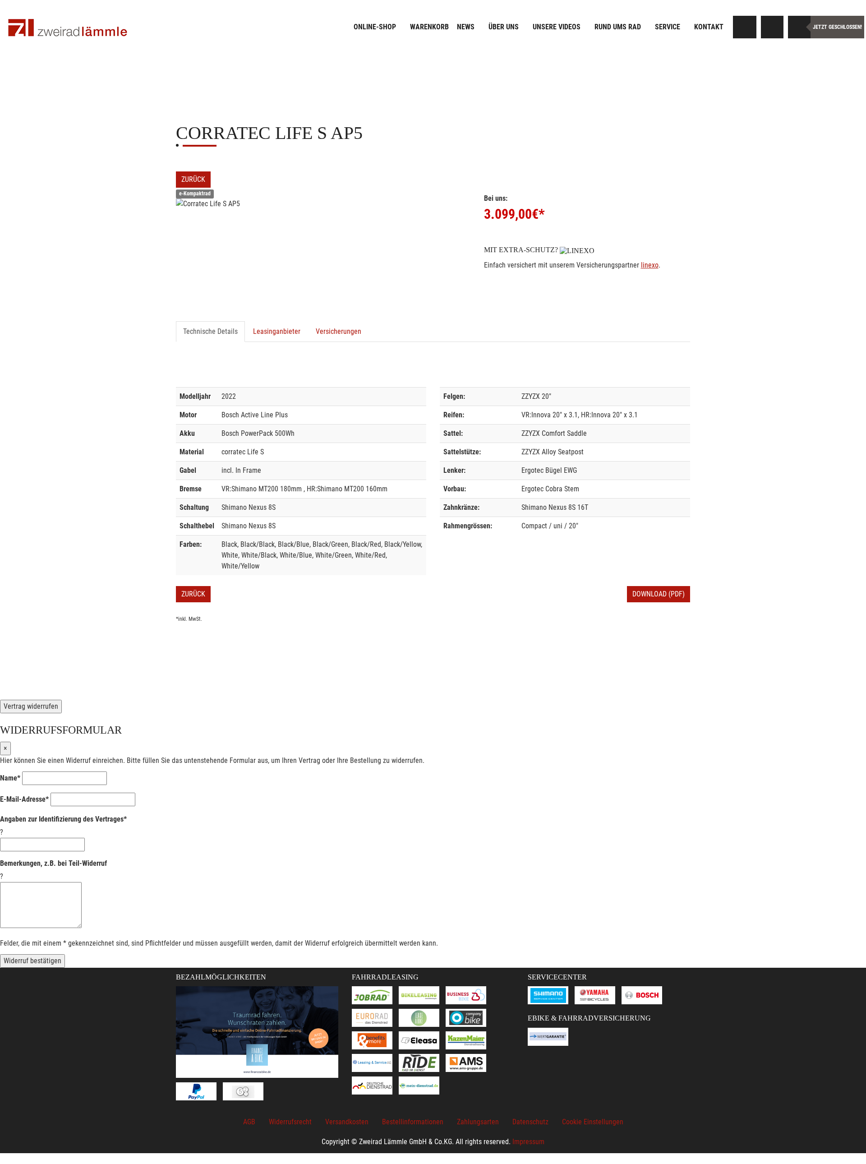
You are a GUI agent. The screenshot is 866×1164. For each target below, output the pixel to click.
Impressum (528, 1141)
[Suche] (745, 27)
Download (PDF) (658, 594)
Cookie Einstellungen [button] (592, 1122)
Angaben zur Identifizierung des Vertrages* (63, 819)
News (465, 27)
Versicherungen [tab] (338, 331)
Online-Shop (375, 27)
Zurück (193, 179)
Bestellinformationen (412, 1122)
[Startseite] (68, 28)
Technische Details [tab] (210, 331)
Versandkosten (347, 1122)
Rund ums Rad (617, 27)
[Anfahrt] (772, 27)
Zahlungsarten (478, 1122)
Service (667, 27)
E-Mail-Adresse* (24, 799)
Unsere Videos (556, 27)
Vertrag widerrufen (31, 706)
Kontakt (708, 27)
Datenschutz (530, 1122)
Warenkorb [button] (429, 27)
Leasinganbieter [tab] (276, 331)
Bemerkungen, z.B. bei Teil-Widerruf (53, 863)
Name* (10, 778)
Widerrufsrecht (290, 1122)
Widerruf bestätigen (32, 960)
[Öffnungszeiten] (799, 27)
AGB (249, 1122)
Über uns (503, 27)
